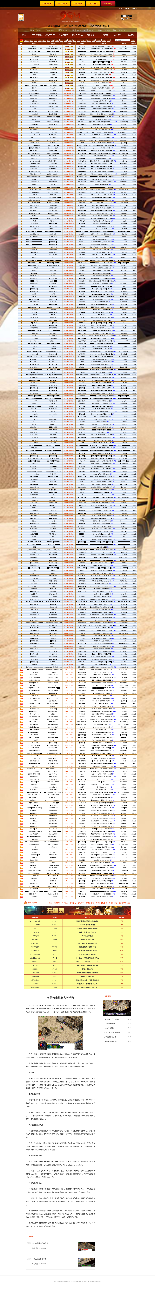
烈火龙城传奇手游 (110, 1037)
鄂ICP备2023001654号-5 (95, 1281)
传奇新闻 (65, 903)
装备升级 (73, 903)
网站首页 (57, 903)
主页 (50, 903)
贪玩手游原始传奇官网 (111, 1019)
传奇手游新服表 (101, 903)
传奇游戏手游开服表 (110, 1041)
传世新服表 (113, 903)
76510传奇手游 (109, 1028)
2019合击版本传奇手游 (40, 1243)
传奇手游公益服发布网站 (112, 1032)
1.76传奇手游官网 (110, 1023)
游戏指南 (81, 903)
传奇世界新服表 (124, 903)
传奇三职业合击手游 (39, 1259)
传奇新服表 (90, 903)
